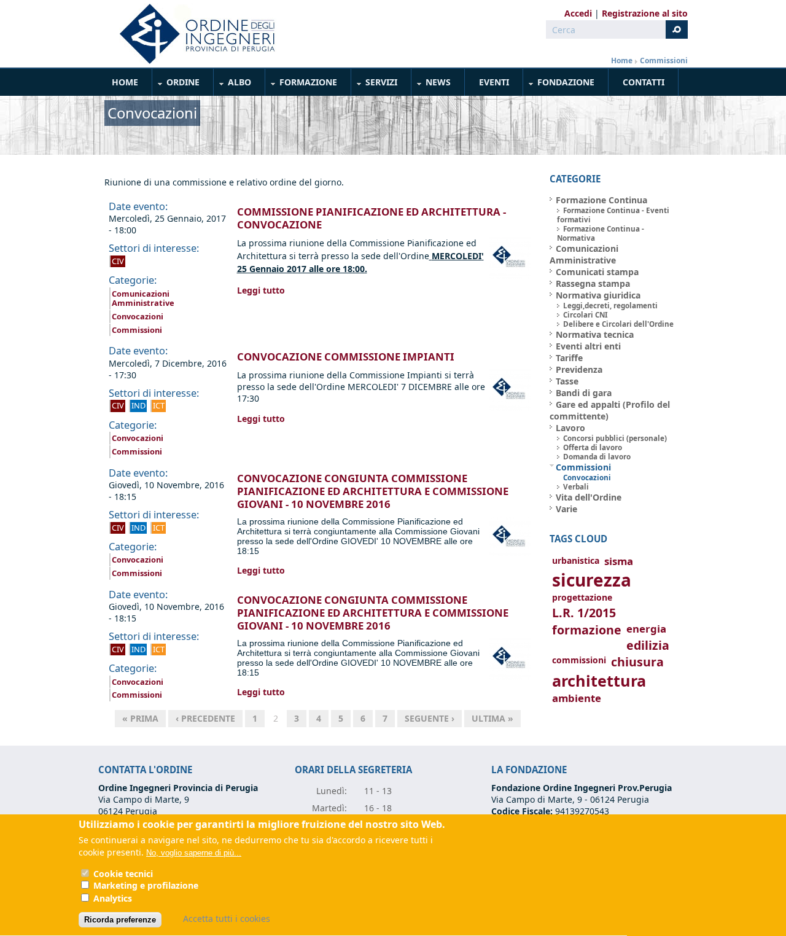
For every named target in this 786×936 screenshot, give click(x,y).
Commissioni (664, 60)
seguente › (429, 718)
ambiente (576, 698)
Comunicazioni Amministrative (143, 298)
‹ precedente (205, 718)
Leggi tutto (261, 290)
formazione (586, 630)
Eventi (494, 82)
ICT (159, 405)
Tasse (567, 381)
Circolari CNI (585, 314)
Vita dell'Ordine (588, 497)
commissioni (579, 660)
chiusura (637, 661)
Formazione (301, 84)
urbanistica (575, 560)
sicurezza (591, 580)
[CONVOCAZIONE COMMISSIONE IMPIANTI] (510, 407)
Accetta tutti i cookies (226, 918)
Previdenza (579, 369)
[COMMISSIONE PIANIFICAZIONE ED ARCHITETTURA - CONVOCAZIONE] (510, 275)
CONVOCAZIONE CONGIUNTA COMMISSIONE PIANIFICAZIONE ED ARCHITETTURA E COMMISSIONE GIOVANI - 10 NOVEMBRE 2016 (372, 491)
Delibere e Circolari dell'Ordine (618, 324)
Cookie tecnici (123, 873)
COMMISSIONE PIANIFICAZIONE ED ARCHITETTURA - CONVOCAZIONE (371, 218)
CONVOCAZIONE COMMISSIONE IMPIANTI (345, 356)
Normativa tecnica (595, 334)
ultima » (492, 718)
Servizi (374, 84)
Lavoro (570, 428)
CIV (118, 261)
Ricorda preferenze (120, 919)
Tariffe (569, 358)
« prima (140, 718)
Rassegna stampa (593, 283)
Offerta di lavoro (592, 447)
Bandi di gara (584, 393)
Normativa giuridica (598, 295)
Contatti (643, 82)
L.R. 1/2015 (584, 612)
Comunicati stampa (597, 272)
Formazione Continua (601, 200)
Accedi (578, 13)
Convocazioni (137, 316)
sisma (618, 561)
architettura (599, 681)
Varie (566, 509)
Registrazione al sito (645, 13)
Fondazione (559, 84)
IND (138, 405)
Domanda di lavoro (597, 456)
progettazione (582, 597)
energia (646, 629)
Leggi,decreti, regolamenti (610, 305)
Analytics (112, 898)
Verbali (576, 486)
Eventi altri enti (588, 346)
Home (621, 60)
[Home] (192, 33)
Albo (232, 84)
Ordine (176, 84)
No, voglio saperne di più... (193, 852)
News (431, 84)
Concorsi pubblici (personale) (615, 438)
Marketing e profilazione (145, 886)
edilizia (647, 645)
